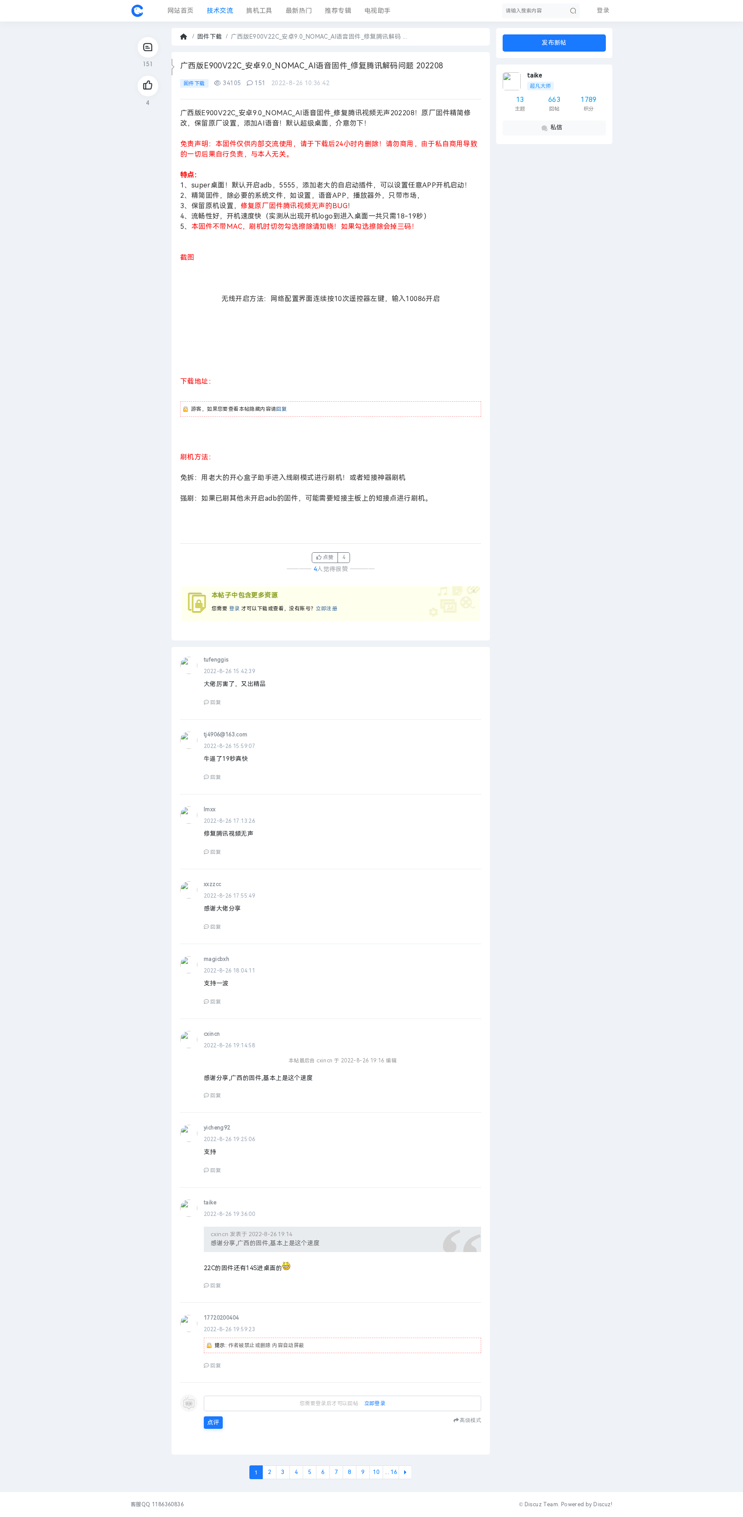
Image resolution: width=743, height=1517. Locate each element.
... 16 (391, 1472)
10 (376, 1472)
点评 (213, 1422)
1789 (588, 99)
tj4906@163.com (226, 735)
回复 (281, 409)
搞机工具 (259, 10)
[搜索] (573, 10)
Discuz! (602, 1505)
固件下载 (209, 37)
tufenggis (216, 660)
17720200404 (221, 1318)
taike (534, 75)
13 (520, 99)
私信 (556, 127)
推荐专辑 (338, 10)
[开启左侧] (173, 67)
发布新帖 (554, 43)
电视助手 (377, 10)
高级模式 (470, 1420)
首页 (184, 37)
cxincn (212, 1034)
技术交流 (220, 10)
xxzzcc (212, 884)
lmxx (210, 809)
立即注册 (326, 609)
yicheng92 (217, 1128)
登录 (234, 609)
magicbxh (216, 959)
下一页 (405, 1472)
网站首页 (180, 10)
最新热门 (299, 10)
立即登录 (375, 1403)
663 (554, 99)
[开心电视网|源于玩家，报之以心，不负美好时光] (137, 10)
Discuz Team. (542, 1505)
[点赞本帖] (148, 86)
